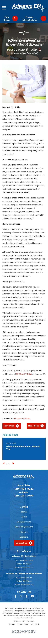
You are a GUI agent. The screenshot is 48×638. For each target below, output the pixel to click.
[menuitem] (12, 624)
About (24, 516)
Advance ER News (22, 418)
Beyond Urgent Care (24, 526)
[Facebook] (15, 596)
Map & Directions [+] (24, 567)
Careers (24, 532)
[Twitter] (21, 596)
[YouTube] (32, 596)
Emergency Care (24, 521)
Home (24, 511)
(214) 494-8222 (24, 489)
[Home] (29, 8)
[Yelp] (26, 596)
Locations (24, 537)
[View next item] (13, 463)
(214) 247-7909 (23, 496)
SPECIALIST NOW (24, 374)
